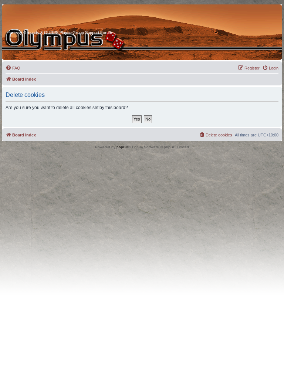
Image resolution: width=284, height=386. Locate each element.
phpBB (122, 147)
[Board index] (35, 18)
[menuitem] (13, 68)
